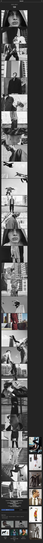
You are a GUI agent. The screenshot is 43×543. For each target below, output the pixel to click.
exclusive (23, 522)
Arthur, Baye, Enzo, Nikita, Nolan (14, 539)
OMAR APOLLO (23, 538)
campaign (6, 522)
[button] (14, 540)
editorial (18, 516)
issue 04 (16, 4)
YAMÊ (5, 538)
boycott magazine (12, 516)
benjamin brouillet (5, 516)
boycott (21, 1)
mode (9, 522)
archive (13, 4)
